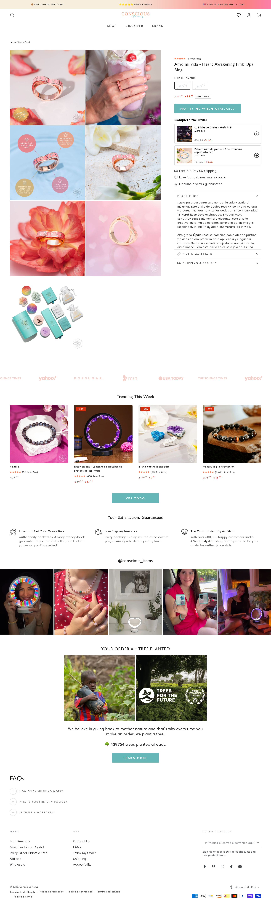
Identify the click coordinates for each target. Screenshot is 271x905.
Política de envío (23, 896)
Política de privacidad (80, 891)
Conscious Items (28, 886)
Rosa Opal (24, 42)
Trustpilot (206, 541)
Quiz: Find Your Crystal (27, 847)
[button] (12, 15)
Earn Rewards (20, 841)
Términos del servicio (108, 891)
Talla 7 (200, 85)
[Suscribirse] (259, 842)
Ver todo (135, 498)
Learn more (136, 758)
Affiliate (15, 859)
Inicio (13, 42)
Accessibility (82, 864)
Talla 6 (182, 85)
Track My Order (84, 853)
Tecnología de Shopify (22, 892)
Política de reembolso (51, 891)
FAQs (77, 847)
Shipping (79, 859)
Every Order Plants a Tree (29, 853)
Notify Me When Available (207, 109)
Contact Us (81, 841)
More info (199, 130)
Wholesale (17, 864)
